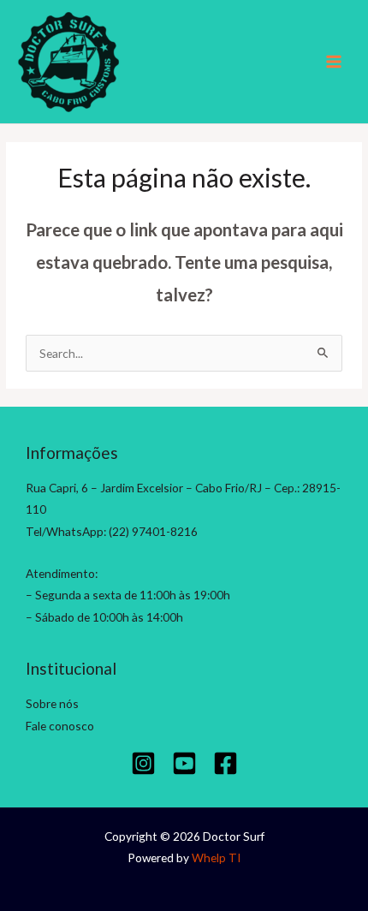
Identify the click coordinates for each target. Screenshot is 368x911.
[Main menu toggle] (334, 62)
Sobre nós (52, 703)
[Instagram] (143, 763)
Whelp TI (216, 857)
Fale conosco (60, 725)
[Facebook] (225, 763)
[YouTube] (184, 763)
